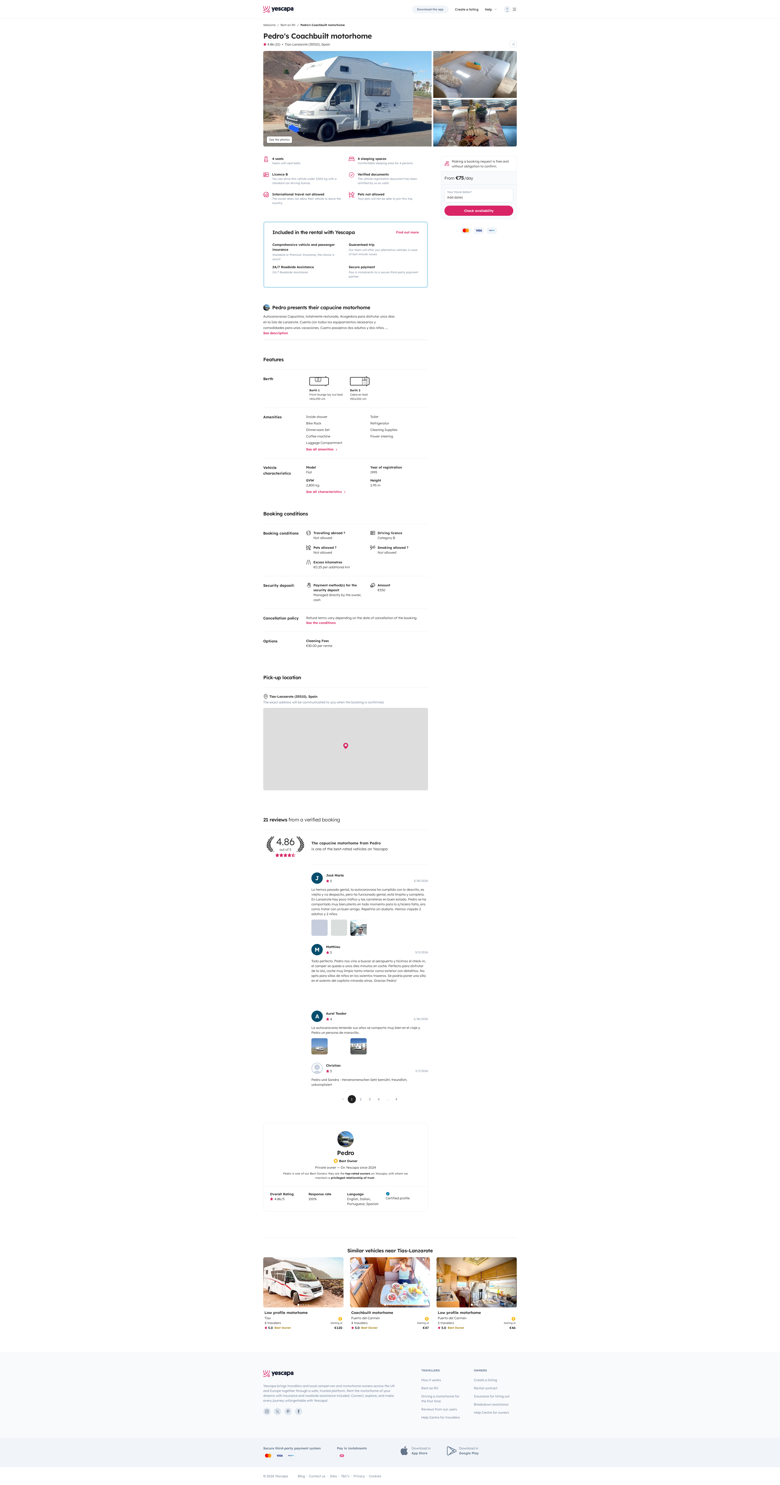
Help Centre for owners (491, 1412)
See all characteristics (324, 492)
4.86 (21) (273, 44)
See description (275, 333)
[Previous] (268, 1282)
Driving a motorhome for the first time (440, 1398)
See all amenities (320, 449)
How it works (431, 1380)
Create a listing (466, 9)
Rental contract (485, 1388)
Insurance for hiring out (492, 1396)
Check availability (479, 210)
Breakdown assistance (491, 1404)
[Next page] (396, 1099)
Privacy (359, 1476)
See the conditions (321, 623)
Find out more (407, 232)
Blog (301, 1476)
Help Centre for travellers (440, 1417)
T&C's (345, 1476)
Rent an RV (429, 1388)
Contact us (317, 1476)
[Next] (338, 1282)
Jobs (333, 1476)
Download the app (430, 9)
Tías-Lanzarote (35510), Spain (307, 44)
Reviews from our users (439, 1409)
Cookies (375, 1476)
